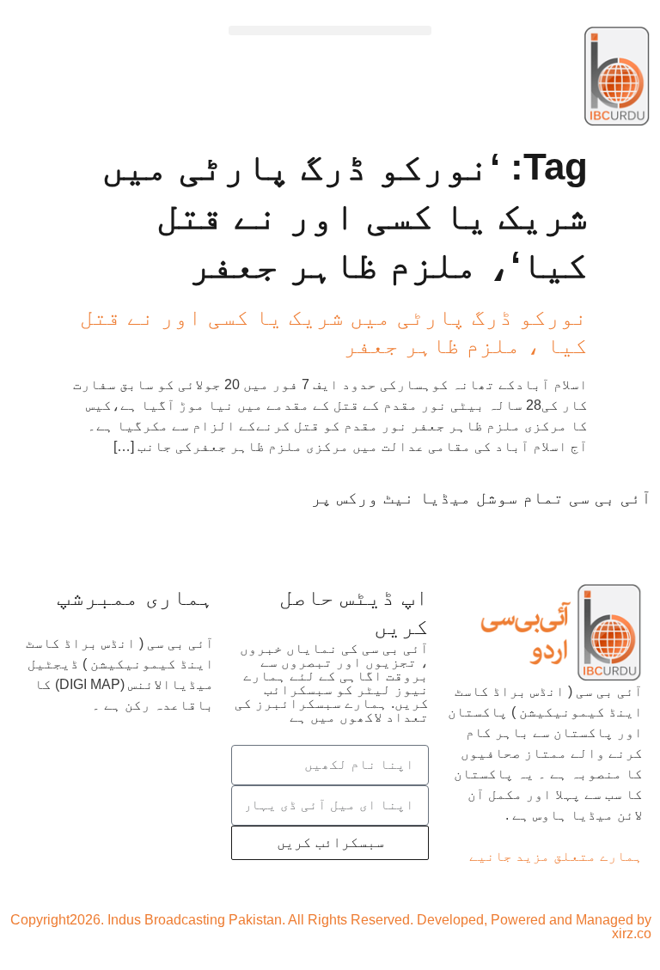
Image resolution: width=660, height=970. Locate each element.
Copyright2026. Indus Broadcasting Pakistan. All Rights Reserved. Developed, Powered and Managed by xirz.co (330, 926)
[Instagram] (440, 530)
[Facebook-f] (629, 530)
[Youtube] (537, 530)
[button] (330, 30)
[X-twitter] (583, 530)
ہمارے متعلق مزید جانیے (556, 856)
